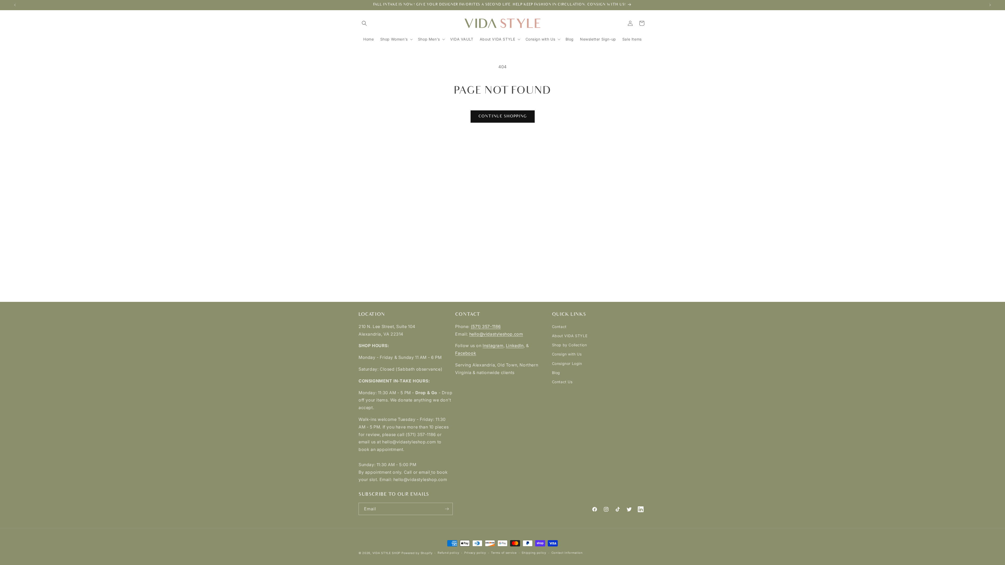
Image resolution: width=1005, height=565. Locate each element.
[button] (364, 23)
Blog (556, 372)
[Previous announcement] (15, 5)
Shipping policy (534, 553)
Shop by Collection (569, 345)
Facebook (465, 353)
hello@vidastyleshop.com (496, 334)
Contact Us (562, 382)
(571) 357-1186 (486, 326)
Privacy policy (475, 553)
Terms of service (503, 553)
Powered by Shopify (417, 553)
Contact (559, 326)
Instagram (493, 345)
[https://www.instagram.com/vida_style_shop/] (430, 472)
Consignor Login (567, 363)
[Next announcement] (990, 5)
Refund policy (448, 553)
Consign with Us (567, 354)
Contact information (567, 553)
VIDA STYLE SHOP (386, 553)
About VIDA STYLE (570, 336)
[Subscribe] (447, 509)
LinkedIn (515, 345)
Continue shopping (502, 116)
